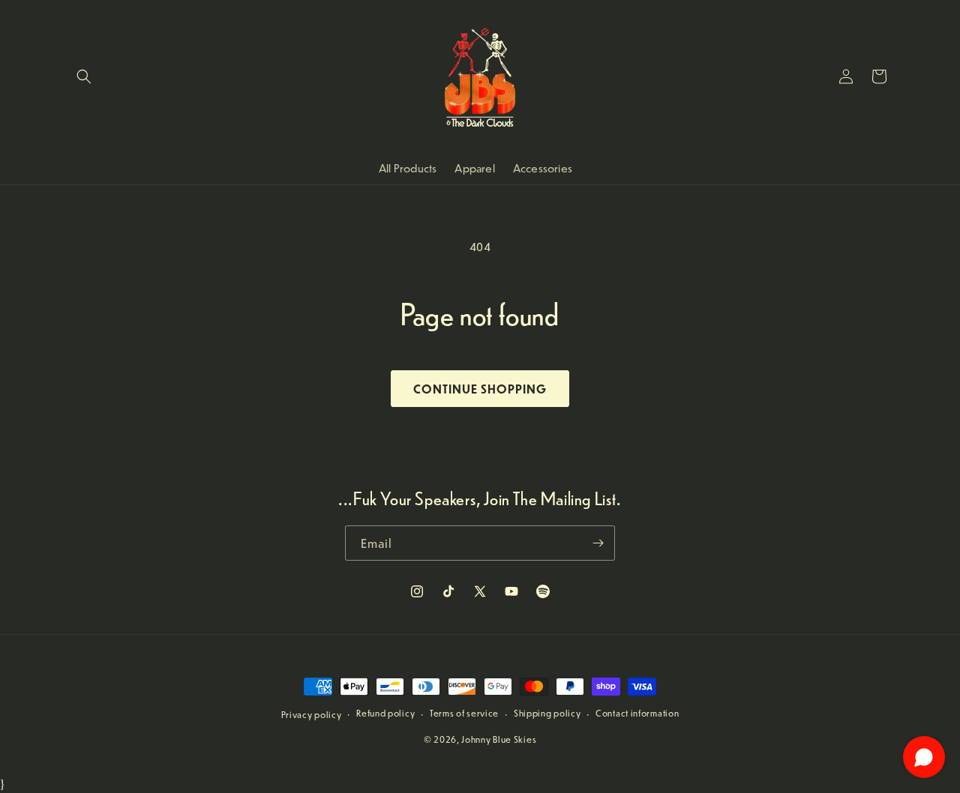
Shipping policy (547, 713)
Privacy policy (311, 714)
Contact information (637, 713)
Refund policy (385, 713)
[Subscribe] (597, 543)
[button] (84, 76)
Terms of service (464, 713)
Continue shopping (480, 388)
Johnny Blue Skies (498, 739)
